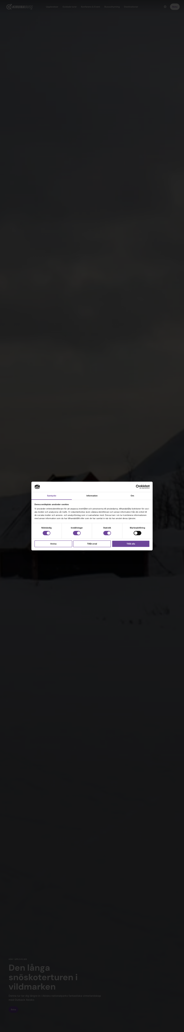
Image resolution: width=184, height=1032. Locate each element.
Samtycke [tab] (51, 496)
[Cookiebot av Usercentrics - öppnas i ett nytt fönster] (138, 487)
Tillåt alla (131, 544)
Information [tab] (92, 496)
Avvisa (53, 544)
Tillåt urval (92, 544)
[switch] (77, 533)
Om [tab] (132, 496)
